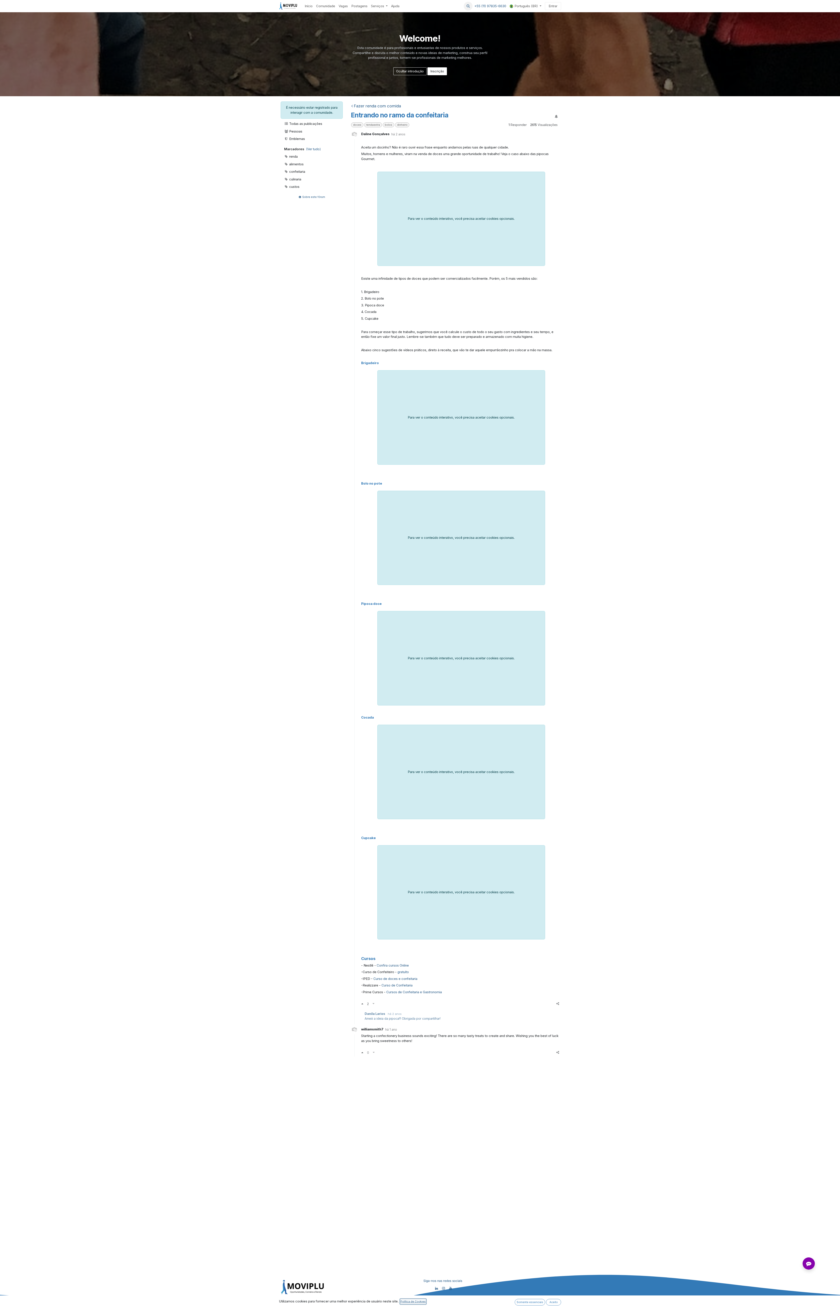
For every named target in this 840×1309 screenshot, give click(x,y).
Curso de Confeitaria (397, 985)
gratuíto (403, 972)
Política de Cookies (413, 1301)
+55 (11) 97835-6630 (490, 6)
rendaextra (373, 124)
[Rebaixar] (373, 1004)
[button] (468, 6)
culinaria (294, 179)
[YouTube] (450, 1288)
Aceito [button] (554, 1302)
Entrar (553, 6)
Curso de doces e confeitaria (395, 979)
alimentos (296, 164)
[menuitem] (308, 6)
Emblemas (296, 139)
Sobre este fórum (313, 197)
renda (293, 156)
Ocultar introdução (410, 71)
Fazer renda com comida (377, 105)
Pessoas (295, 131)
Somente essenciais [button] (530, 1302)
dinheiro (402, 124)
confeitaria (296, 171)
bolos (388, 124)
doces (357, 124)
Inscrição (437, 71)
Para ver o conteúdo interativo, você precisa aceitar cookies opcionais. (461, 218)
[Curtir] (362, 1004)
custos (293, 187)
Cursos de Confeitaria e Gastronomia (414, 992)
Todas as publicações (305, 124)
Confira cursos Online (393, 965)
